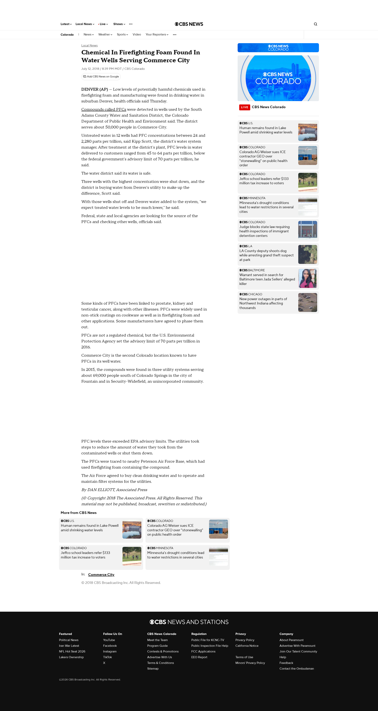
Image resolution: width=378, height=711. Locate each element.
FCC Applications (203, 651)
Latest (65, 24)
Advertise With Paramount (297, 645)
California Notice (246, 645)
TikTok (107, 657)
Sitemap (152, 668)
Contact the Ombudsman (297, 668)
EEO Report (199, 657)
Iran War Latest (69, 645)
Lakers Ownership (71, 657)
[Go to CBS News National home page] (189, 24)
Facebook (110, 645)
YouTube (109, 640)
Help (283, 657)
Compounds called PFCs (103, 109)
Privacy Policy (244, 640)
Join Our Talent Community (298, 651)
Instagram (110, 651)
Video (137, 34)
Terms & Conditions (160, 662)
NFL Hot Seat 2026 (72, 651)
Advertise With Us (159, 657)
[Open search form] (315, 24)
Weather (104, 34)
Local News (84, 24)
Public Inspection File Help (209, 645)
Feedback (286, 662)
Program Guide (157, 645)
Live (103, 24)
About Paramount (292, 640)
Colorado (67, 35)
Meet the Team (157, 640)
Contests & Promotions (163, 651)
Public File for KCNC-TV (207, 640)
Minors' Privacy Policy (250, 662)
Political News (68, 640)
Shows (118, 24)
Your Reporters (156, 34)
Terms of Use (244, 657)
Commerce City (101, 574)
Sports (121, 34)
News (88, 34)
